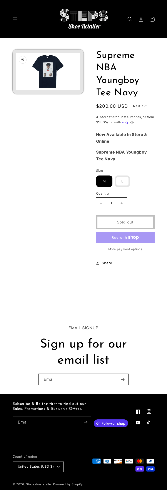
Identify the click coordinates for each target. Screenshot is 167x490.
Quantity (103, 193)
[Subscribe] (122, 379)
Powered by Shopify (68, 484)
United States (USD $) (36, 466)
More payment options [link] (125, 249)
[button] (15, 19)
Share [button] (107, 263)
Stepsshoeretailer (39, 484)
